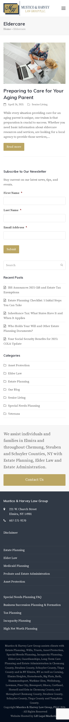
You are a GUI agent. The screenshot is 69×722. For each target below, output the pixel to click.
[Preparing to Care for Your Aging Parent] (34, 63)
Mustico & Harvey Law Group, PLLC (38, 707)
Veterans (14, 414)
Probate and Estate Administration (26, 574)
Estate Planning (18, 381)
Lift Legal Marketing (46, 716)
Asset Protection (19, 365)
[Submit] (62, 265)
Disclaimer (10, 533)
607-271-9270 (17, 520)
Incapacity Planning (17, 621)
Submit (11, 249)
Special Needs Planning (24, 406)
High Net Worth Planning (20, 628)
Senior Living (40, 104)
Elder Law (15, 373)
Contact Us (34, 479)
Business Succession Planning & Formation (32, 605)
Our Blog (14, 389)
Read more (14, 147)
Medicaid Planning (16, 566)
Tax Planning (12, 613)
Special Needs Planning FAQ (22, 597)
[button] (63, 8)
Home (7, 29)
